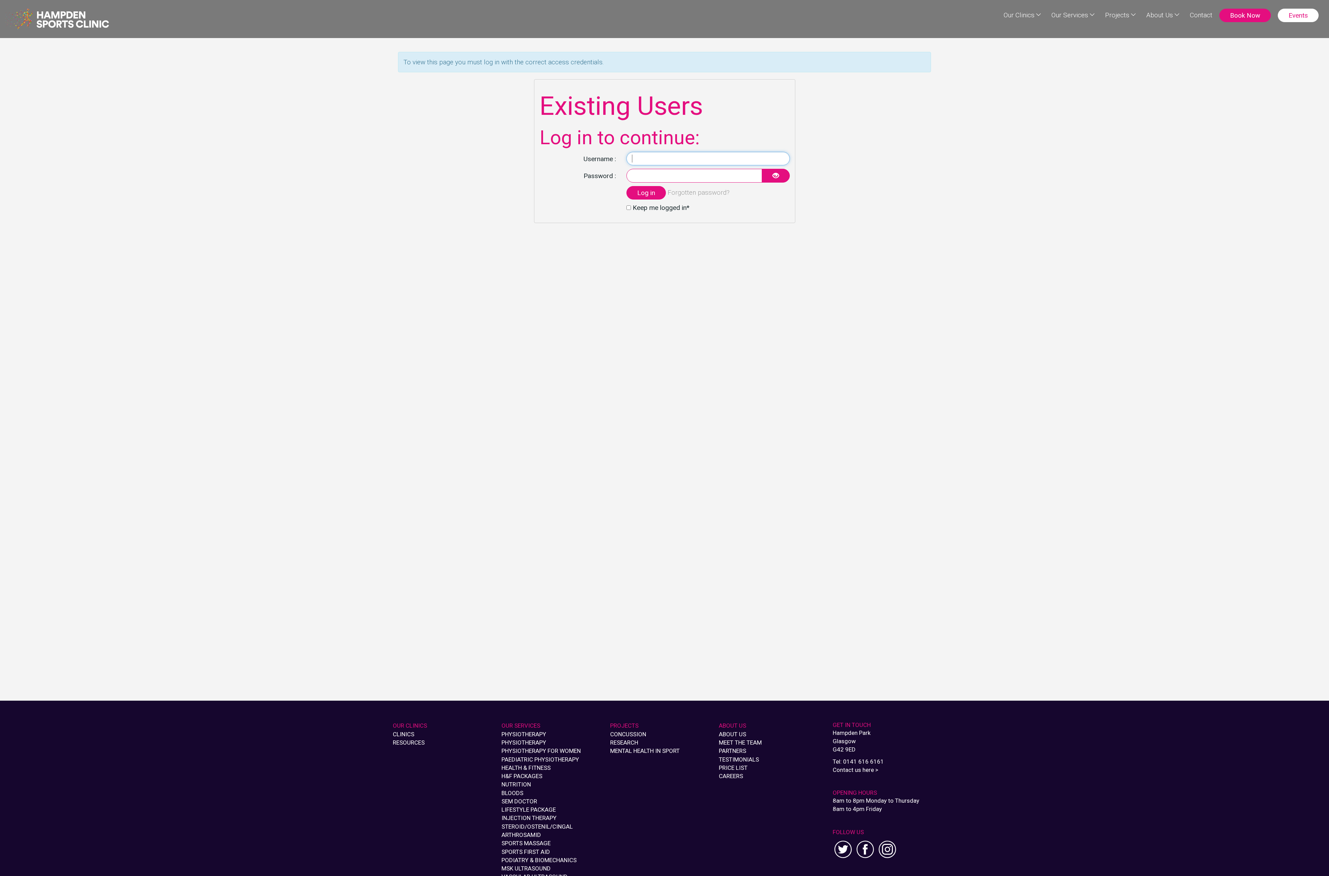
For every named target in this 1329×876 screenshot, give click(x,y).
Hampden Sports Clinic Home (57, 19)
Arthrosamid (521, 834)
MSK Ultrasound (526, 868)
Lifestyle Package (528, 809)
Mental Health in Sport (645, 750)
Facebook (865, 849)
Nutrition (516, 784)
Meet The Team (740, 742)
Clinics (403, 734)
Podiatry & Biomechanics (539, 860)
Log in (646, 193)
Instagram (887, 849)
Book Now (1245, 15)
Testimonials (739, 759)
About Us (1159, 15)
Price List (733, 767)
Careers (731, 776)
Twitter (843, 849)
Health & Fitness (526, 767)
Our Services (1069, 15)
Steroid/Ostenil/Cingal (537, 826)
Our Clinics (1019, 15)
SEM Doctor (519, 801)
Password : (600, 176)
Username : (600, 159)
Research (624, 742)
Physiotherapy (523, 734)
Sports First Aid (525, 851)
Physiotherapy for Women (541, 750)
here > (870, 769)
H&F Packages (521, 776)
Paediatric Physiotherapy (540, 759)
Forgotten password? (699, 192)
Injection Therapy (529, 817)
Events (1298, 15)
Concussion (628, 734)
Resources (409, 742)
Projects (1117, 15)
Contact (1201, 15)
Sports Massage (526, 843)
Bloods (512, 793)
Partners (732, 750)
